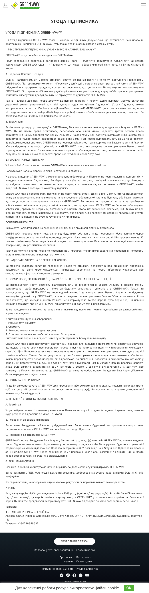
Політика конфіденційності (57, 568)
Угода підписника (87, 568)
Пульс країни (84, 561)
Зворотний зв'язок (74, 541)
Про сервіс (66, 557)
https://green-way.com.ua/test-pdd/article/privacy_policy (39, 112)
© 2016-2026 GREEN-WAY (74, 581)
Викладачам (83, 557)
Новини (68, 561)
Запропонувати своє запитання (53, 550)
